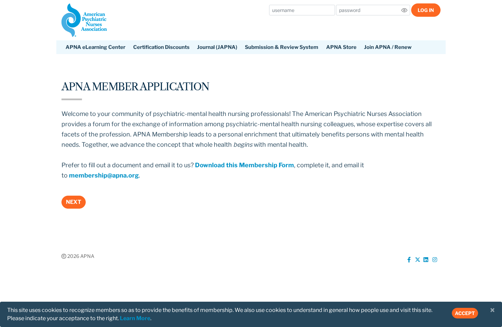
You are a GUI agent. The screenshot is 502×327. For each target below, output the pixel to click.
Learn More (135, 318)
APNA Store (341, 47)
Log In (426, 10)
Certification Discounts (161, 47)
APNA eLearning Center (95, 47)
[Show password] (404, 10)
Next (73, 202)
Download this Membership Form (244, 165)
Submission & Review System (281, 47)
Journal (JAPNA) (217, 47)
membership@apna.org (104, 175)
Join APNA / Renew (388, 47)
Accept (465, 313)
